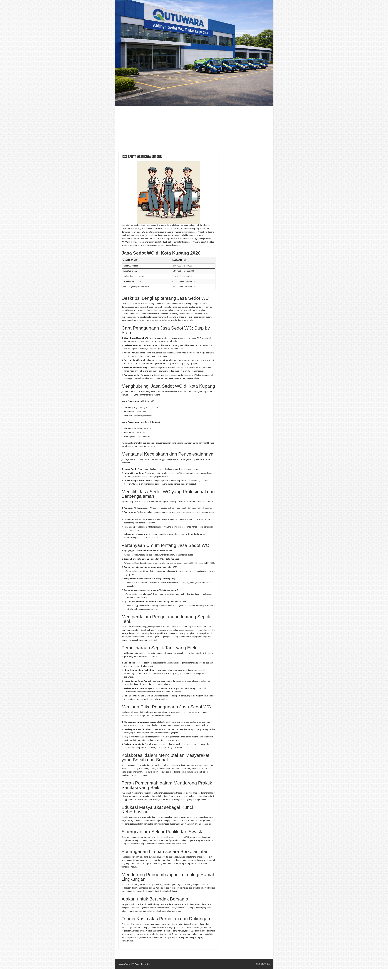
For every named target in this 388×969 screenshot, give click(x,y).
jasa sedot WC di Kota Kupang (201, 232)
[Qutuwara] (194, 53)
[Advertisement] (194, 127)
